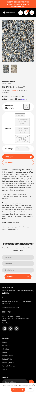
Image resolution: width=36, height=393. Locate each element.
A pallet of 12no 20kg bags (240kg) (22, 122)
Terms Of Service (8, 366)
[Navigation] (32, 12)
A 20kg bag (20, 115)
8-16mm (26, 107)
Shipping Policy (8, 362)
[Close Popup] (34, 385)
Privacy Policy (7, 356)
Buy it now (8, 162)
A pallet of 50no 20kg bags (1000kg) (22, 139)
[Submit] (31, 382)
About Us (5, 349)
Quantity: (9, 149)
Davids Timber (6, 84)
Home (4, 342)
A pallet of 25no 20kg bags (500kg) (22, 130)
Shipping (15, 90)
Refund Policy (7, 359)
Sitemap (5, 369)
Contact (5, 352)
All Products (6, 346)
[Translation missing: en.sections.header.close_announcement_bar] (35, 4)
